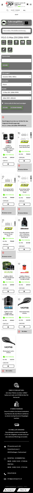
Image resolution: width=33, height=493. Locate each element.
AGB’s (25, 486)
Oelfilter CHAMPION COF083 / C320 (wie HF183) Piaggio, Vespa (8, 149)
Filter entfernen (16, 107)
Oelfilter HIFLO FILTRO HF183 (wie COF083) (8, 277)
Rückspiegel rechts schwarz (8, 351)
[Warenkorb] (27, 4)
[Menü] (31, 4)
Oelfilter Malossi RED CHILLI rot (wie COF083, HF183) (24, 277)
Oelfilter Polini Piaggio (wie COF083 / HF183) (8, 313)
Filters (22, 490)
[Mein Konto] (2, 4)
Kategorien (10, 490)
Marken (20, 486)
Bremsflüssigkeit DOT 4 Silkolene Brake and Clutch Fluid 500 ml (24, 235)
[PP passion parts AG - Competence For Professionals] (15, 4)
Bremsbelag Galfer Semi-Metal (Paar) (24, 146)
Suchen (5, 65)
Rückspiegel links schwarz (24, 312)
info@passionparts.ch (14, 479)
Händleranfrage (10, 486)
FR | (24, 10)
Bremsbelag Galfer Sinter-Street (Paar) (8, 234)
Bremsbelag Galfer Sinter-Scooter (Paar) (24, 190)
